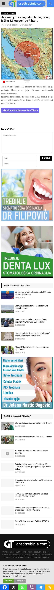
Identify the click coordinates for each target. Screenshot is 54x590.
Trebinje (12, 13)
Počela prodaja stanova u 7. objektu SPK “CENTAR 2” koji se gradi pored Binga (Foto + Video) (33, 466)
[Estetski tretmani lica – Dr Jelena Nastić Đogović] (7, 453)
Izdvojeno (5, 13)
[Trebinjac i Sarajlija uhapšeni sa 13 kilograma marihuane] (7, 483)
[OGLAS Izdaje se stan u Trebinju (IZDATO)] (7, 524)
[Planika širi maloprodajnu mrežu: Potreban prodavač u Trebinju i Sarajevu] (7, 510)
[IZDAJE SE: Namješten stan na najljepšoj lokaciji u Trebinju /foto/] (7, 497)
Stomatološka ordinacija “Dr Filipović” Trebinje (34, 423)
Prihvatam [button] (8, 581)
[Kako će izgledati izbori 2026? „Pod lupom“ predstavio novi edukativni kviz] (7, 336)
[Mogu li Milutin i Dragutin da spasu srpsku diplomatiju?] (7, 350)
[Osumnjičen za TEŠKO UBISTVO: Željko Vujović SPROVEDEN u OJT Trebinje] (7, 322)
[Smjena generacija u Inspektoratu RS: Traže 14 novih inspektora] (7, 295)
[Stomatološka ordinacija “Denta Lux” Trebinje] (7, 440)
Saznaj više (20, 581)
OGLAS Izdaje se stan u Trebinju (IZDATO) (32, 521)
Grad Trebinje (12, 25)
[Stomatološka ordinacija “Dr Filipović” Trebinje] (7, 426)
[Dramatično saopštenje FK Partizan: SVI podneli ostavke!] (7, 309)
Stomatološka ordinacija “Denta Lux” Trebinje (33, 437)
